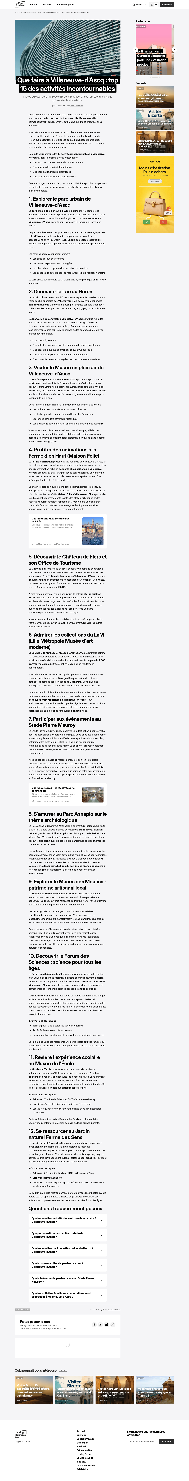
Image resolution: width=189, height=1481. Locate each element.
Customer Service (86, 1465)
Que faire (46, 4)
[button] (135, 49)
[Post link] (155, 97)
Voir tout (62, 1370)
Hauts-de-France (29, 12)
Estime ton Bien (84, 1450)
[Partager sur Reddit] (106, 1324)
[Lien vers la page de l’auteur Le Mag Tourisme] (64, 106)
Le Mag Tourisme (76, 106)
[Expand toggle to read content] (102, 1220)
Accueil (33, 4)
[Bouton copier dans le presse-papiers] (112, 1324)
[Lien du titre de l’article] (155, 49)
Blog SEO (81, 1461)
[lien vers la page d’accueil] (20, 4)
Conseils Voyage (65, 4)
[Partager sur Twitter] (100, 1324)
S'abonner (82, 1442)
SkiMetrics (82, 1469)
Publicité (81, 1446)
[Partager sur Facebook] (94, 1324)
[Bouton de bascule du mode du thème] (154, 4)
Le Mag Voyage (84, 1457)
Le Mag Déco (83, 1454)
